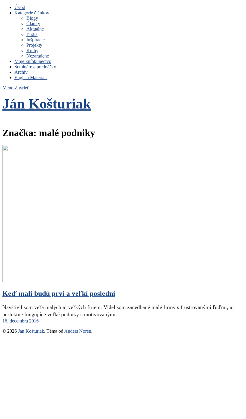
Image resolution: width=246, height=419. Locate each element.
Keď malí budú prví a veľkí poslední (58, 293)
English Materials (30, 77)
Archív (21, 72)
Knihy (32, 50)
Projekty (34, 45)
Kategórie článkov (31, 12)
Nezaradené (37, 55)
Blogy (32, 18)
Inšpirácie (35, 39)
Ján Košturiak (46, 103)
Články (33, 23)
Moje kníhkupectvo (32, 61)
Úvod (19, 7)
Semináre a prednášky (35, 66)
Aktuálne (35, 28)
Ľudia (32, 34)
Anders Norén (77, 331)
